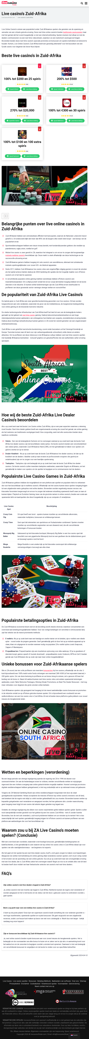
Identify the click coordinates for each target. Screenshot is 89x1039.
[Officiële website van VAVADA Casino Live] (67, 75)
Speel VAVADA (58, 89)
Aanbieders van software (61, 981)
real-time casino (29, 315)
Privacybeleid (14, 984)
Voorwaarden (63, 984)
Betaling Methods (44, 981)
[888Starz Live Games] (66, 107)
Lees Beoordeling (31, 89)
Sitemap (83, 981)
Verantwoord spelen (49, 984)
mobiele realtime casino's (15, 255)
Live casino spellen (20, 981)
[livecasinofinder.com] (9, 3)
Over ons (75, 981)
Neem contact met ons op (44, 986)
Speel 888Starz (58, 120)
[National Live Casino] (22, 138)
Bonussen (32, 981)
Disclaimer (25, 984)
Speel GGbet (14, 89)
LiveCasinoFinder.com (8, 17)
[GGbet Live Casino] (22, 75)
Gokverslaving (74, 984)
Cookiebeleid (35, 984)
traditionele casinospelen (72, 32)
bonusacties (48, 670)
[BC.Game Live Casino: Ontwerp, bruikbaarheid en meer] (22, 107)
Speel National (14, 156)
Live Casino (7, 981)
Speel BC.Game (14, 120)
